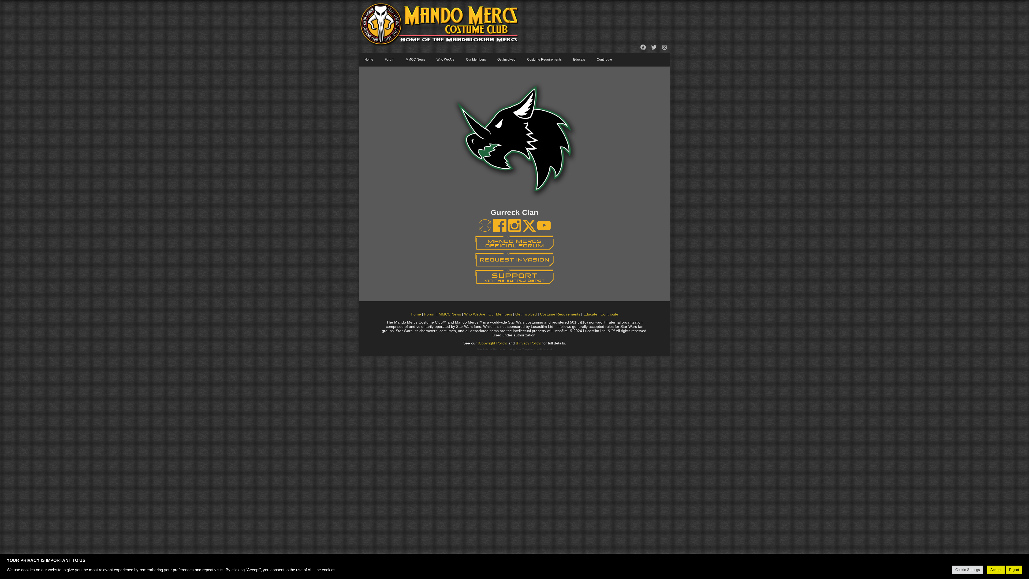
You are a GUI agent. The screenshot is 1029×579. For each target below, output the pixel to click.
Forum (389, 59)
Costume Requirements (544, 59)
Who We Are (445, 59)
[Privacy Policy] (528, 343)
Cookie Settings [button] (967, 570)
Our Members (476, 59)
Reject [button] (1014, 570)
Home (368, 59)
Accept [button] (995, 570)
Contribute (604, 59)
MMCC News (415, 59)
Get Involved (506, 59)
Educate (579, 59)
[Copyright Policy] (492, 343)
